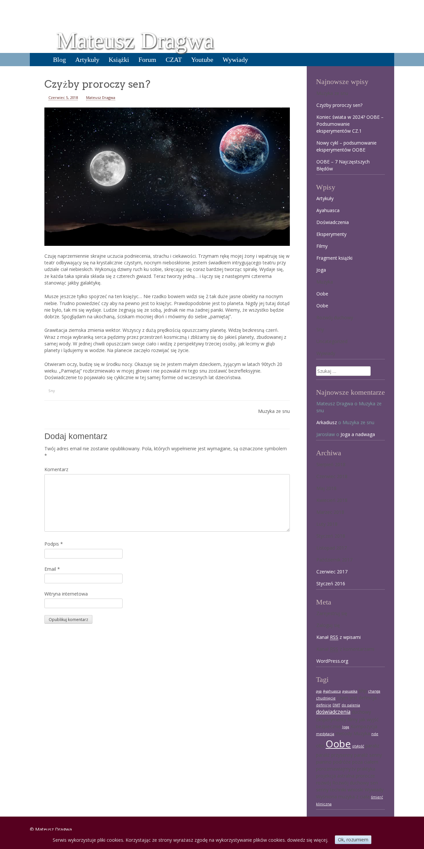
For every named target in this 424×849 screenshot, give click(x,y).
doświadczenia (333, 711)
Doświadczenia (332, 222)
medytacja (325, 734)
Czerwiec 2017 (331, 571)
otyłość (358, 746)
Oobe (322, 293)
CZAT (174, 59)
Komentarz (56, 469)
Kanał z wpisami (338, 637)
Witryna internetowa (66, 594)
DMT (336, 705)
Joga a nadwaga (358, 434)
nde (374, 734)
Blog (59, 59)
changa (374, 691)
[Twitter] (15, 806)
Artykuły (87, 59)
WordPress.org (332, 661)
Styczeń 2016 (330, 583)
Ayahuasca (328, 210)
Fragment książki (334, 258)
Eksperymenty (331, 234)
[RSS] (15, 823)
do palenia (351, 705)
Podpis (53, 544)
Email (52, 569)
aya (319, 691)
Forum (147, 59)
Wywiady (235, 59)
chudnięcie (326, 698)
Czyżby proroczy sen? (339, 105)
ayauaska (349, 691)
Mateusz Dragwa (135, 40)
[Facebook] (15, 788)
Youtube (202, 59)
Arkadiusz (326, 422)
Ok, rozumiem (353, 839)
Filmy (322, 246)
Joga (321, 270)
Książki (119, 59)
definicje (323, 705)
